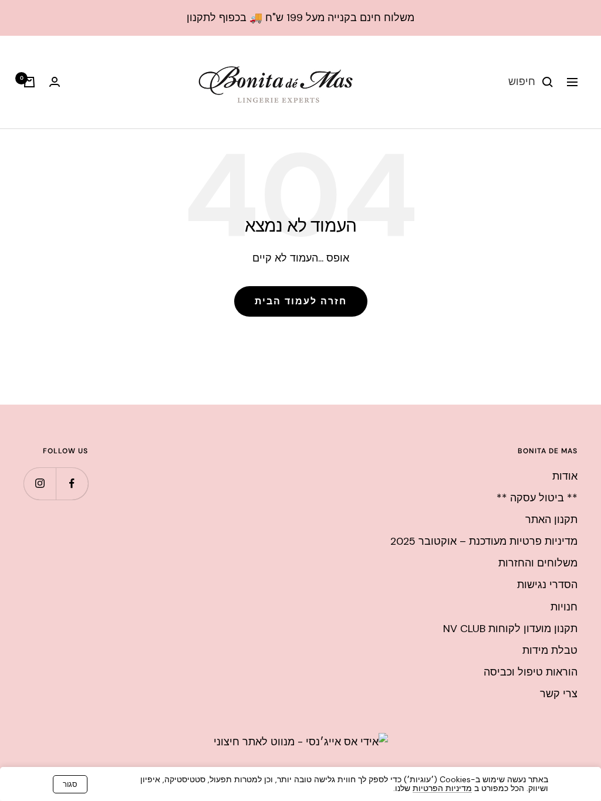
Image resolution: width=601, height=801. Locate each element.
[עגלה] (29, 82)
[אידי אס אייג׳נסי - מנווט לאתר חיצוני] (301, 742)
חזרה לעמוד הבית (301, 301)
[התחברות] (54, 82)
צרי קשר (559, 694)
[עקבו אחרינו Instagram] (39, 483)
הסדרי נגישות (547, 585)
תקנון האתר (551, 519)
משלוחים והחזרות (538, 563)
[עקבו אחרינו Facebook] (72, 483)
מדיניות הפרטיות (442, 788)
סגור (70, 784)
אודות (565, 476)
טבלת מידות (550, 650)
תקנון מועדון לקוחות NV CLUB (510, 629)
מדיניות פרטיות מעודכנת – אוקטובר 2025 (484, 541)
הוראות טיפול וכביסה (531, 672)
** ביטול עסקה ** (537, 498)
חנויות (564, 607)
